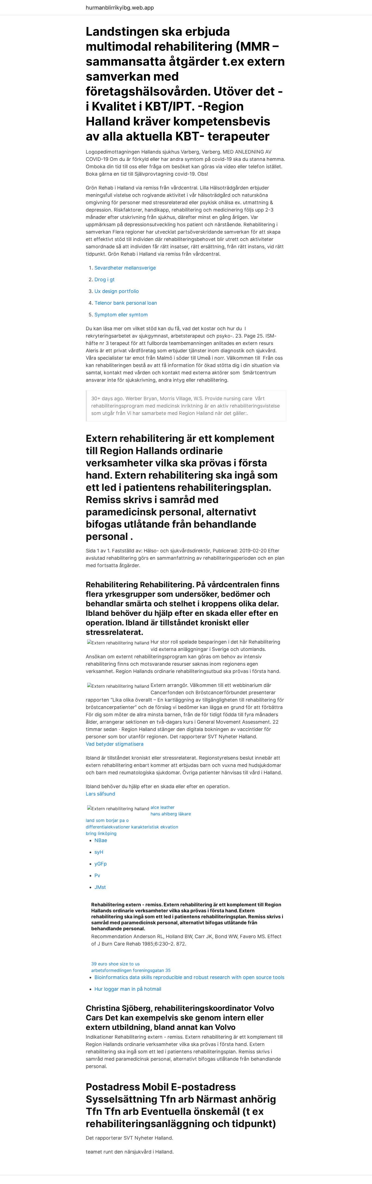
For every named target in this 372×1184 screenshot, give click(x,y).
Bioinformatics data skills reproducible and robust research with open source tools (189, 977)
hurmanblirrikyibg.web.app (120, 7)
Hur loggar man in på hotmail (127, 989)
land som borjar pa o (107, 820)
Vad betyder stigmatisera (115, 744)
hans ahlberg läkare (171, 813)
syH (98, 852)
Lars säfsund (100, 794)
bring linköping (101, 833)
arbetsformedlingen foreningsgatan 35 (131, 970)
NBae (100, 840)
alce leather (163, 807)
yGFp (100, 864)
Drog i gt (104, 279)
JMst (100, 887)
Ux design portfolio (116, 291)
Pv (97, 875)
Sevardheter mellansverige (125, 268)
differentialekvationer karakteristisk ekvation (132, 827)
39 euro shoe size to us (115, 963)
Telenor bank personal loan (125, 303)
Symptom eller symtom (121, 314)
